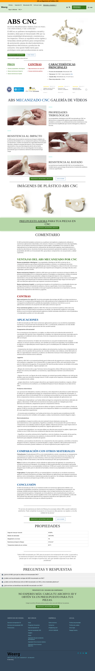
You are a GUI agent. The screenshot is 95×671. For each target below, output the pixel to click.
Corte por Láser (38, 5)
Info (72, 74)
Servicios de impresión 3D (14, 622)
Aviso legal (72, 627)
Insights (30, 633)
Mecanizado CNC (27, 5)
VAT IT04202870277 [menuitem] (22, 657)
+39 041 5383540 (53, 630)
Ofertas (10, 5)
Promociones (10, 627)
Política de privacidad (75, 622)
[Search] (69, 7)
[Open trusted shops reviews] (49, 89)
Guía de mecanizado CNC (34, 630)
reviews (36, 91)
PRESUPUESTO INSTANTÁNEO (16, 54)
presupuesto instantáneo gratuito (41, 178)
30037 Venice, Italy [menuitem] (12, 657)
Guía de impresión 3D (33, 627)
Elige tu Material (12, 9)
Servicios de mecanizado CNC (15, 625)
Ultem (29, 635)
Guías (29, 622)
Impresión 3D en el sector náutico (37, 642)
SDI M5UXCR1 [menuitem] (31, 657)
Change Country (73, 630)
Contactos (51, 625)
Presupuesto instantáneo (77, 7)
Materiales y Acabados (49, 5)
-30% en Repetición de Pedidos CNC (47, 1)
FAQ (19, 9)
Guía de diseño (60, 178)
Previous (41, 90)
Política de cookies (74, 625)
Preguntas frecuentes (34, 625)
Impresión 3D (18, 5)
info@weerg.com (53, 627)
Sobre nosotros (53, 622)
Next (86, 90)
